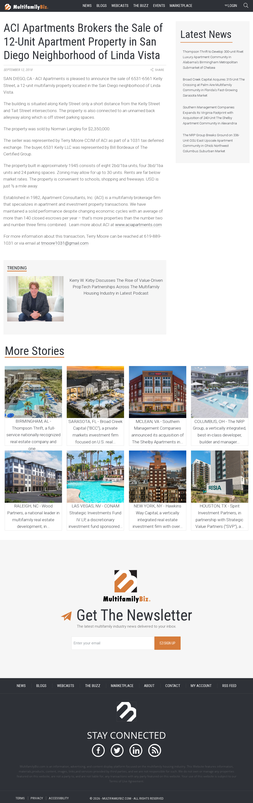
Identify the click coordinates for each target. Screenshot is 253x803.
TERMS (20, 798)
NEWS (21, 686)
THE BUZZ (92, 686)
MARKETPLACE (122, 686)
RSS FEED (229, 686)
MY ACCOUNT (201, 686)
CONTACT (172, 686)
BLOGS (41, 686)
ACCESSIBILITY (59, 798)
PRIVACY (37, 798)
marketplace (181, 5)
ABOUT (149, 686)
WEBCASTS (65, 686)
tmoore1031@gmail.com (64, 243)
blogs (102, 5)
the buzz (140, 5)
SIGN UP (169, 643)
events (159, 5)
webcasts (119, 5)
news (87, 5)
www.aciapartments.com (138, 224)
